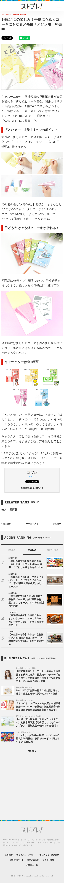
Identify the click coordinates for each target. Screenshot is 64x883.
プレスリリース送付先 (49, 855)
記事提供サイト (16, 860)
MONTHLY (52, 549)
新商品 (13, 509)
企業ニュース (32, 865)
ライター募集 (48, 860)
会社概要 (9, 855)
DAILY (11, 549)
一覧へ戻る (33, 524)
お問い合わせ (33, 860)
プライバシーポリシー (26, 855)
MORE (31, 751)
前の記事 (6, 524)
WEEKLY (32, 549)
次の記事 (57, 524)
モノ (3, 509)
